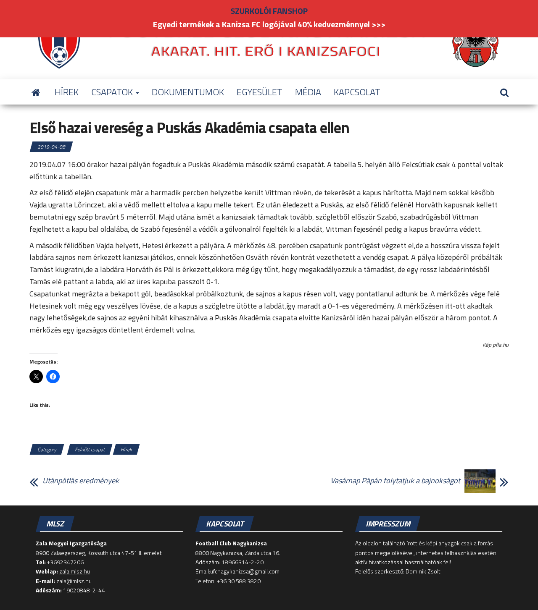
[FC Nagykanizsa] (35, 92)
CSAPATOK (113, 92)
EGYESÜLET (259, 92)
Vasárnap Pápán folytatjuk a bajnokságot (395, 480)
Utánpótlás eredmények (80, 480)
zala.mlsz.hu (74, 571)
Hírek (126, 449)
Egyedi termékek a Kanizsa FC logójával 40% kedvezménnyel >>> (269, 24)
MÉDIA (308, 92)
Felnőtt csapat (90, 449)
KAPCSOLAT (357, 92)
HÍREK (67, 92)
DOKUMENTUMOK (188, 92)
